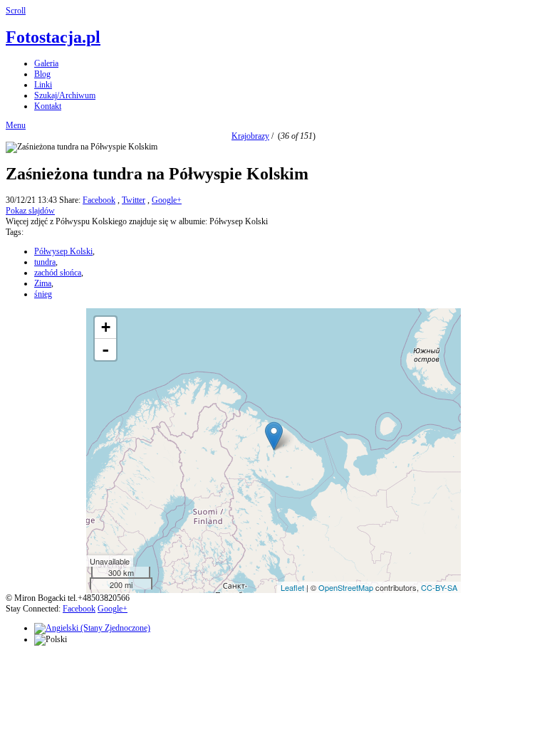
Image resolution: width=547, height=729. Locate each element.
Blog (42, 74)
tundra (45, 262)
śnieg (43, 294)
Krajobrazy (250, 136)
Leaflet (292, 587)
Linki (43, 85)
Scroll (16, 11)
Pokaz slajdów (30, 211)
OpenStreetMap (345, 587)
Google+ (167, 200)
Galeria (46, 63)
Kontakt (47, 106)
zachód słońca (57, 273)
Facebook (99, 200)
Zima (42, 283)
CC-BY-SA (439, 587)
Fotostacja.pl (53, 37)
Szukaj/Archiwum (64, 95)
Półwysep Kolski (63, 251)
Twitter (133, 200)
